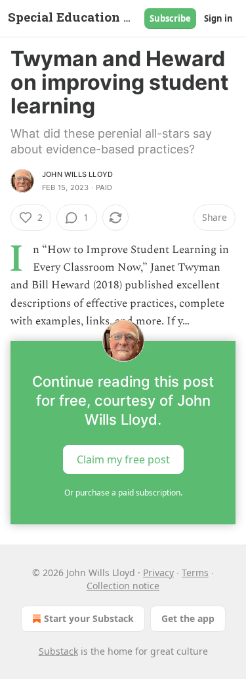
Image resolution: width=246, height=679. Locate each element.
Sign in (218, 18)
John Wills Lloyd (77, 174)
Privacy (158, 572)
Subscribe (170, 18)
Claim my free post (123, 459)
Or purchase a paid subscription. (123, 492)
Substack (58, 651)
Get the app (188, 618)
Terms (195, 572)
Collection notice (123, 585)
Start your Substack (89, 618)
